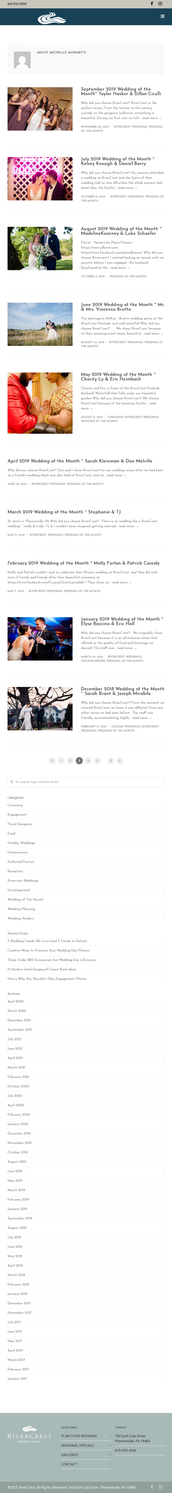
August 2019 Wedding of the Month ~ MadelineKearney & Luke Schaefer (121, 231)
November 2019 (20, 1143)
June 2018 (15, 1247)
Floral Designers (20, 824)
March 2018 (16, 1275)
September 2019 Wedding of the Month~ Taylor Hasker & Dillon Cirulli (121, 91)
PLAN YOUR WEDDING (79, 1436)
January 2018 (17, 1294)
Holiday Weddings (125, 726)
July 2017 (14, 1322)
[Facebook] (152, 4)
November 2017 (19, 1313)
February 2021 (18, 1077)
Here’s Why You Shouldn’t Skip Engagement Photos (47, 979)
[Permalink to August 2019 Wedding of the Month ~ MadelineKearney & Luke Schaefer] (40, 248)
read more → (152, 118)
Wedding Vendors (21, 918)
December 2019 (19, 1133)
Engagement (17, 815)
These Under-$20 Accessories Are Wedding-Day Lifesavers (52, 960)
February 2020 (19, 1115)
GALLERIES (69, 1455)
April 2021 (15, 1058)
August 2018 (17, 1228)
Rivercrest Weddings (130, 127)
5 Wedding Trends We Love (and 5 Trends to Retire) (47, 941)
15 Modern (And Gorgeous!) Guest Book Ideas (42, 969)
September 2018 (20, 1218)
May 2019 (15, 1181)
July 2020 (15, 1096)
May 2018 (15, 1256)
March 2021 (16, 1067)
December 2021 (19, 1020)
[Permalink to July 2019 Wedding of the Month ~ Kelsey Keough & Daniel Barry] (40, 178)
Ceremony (116, 417)
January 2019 (17, 1209)
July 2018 (14, 1237)
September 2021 (20, 1030)
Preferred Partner (21, 862)
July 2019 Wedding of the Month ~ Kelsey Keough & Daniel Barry (118, 161)
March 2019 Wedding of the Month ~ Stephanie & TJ (64, 512)
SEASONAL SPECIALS (77, 1445)
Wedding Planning (21, 909)
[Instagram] (160, 4)
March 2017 (16, 1360)
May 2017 (15, 1341)
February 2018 (18, 1284)
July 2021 (14, 1039)
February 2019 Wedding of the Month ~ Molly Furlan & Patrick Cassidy (84, 563)
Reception (15, 871)
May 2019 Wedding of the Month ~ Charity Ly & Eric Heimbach (118, 377)
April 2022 (16, 1001)
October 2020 (18, 1086)
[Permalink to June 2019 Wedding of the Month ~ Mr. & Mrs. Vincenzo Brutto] (40, 324)
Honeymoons (17, 852)
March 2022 (17, 1011)
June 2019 (15, 1171)
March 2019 (16, 1190)
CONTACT (69, 1464)
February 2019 (18, 1199)
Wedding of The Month (127, 276)
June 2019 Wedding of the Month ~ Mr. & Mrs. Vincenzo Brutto (122, 307)
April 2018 (15, 1265)
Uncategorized (93, 661)
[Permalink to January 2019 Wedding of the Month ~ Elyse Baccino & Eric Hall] (40, 639)
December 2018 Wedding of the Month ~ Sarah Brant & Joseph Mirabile (122, 691)
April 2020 (16, 1105)
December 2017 (19, 1303)
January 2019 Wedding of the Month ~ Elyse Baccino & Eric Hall (122, 621)
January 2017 (17, 1379)
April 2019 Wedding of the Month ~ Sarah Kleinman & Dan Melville (80, 461)
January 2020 (18, 1124)
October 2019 (18, 1152)
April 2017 (15, 1350)
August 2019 (17, 1162)
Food (11, 833)
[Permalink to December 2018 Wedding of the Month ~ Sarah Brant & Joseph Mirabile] (40, 708)
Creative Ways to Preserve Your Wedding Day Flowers (49, 950)
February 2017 (18, 1369)
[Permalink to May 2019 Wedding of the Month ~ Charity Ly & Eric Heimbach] (40, 403)
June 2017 (15, 1331)
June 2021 (15, 1048)
